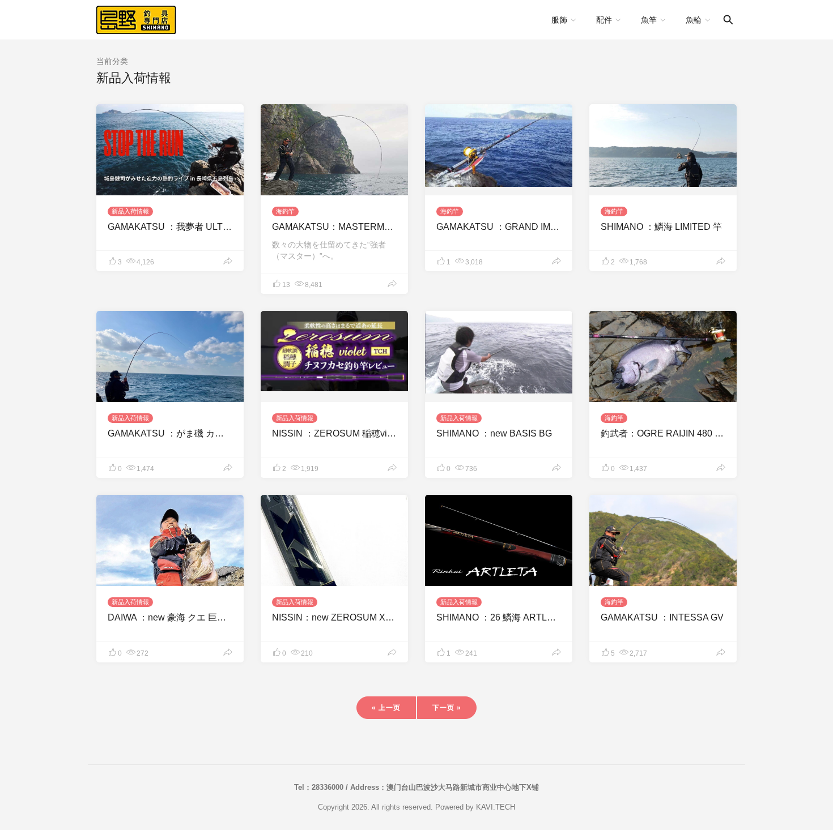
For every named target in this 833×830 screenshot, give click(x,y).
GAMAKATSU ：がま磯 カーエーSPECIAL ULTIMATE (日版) (230, 433)
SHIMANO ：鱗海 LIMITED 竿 (661, 227)
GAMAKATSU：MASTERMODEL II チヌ (354, 227)
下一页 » (446, 708)
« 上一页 (386, 708)
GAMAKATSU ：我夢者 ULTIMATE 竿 (184, 227)
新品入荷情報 (130, 211)
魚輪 (694, 19)
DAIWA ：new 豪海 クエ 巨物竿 (171, 617)
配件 (604, 19)
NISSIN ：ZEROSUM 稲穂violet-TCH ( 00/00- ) (367, 433)
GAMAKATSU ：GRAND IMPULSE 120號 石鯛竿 (536, 227)
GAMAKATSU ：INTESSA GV (662, 617)
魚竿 (649, 19)
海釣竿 (285, 211)
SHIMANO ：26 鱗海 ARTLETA (500, 617)
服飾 (559, 19)
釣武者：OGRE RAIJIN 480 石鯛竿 (671, 433)
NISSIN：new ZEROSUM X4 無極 (341, 617)
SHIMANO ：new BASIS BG (494, 433)
